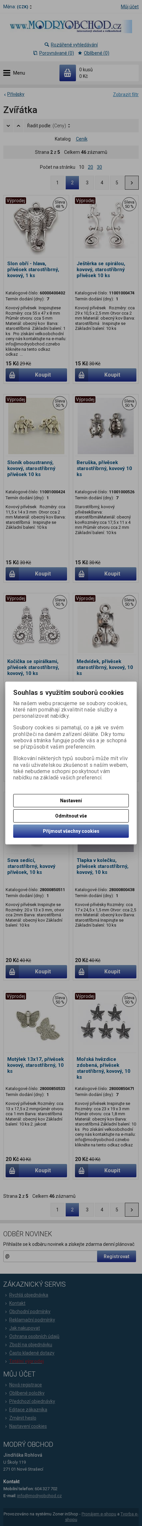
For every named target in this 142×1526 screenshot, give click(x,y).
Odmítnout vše (71, 816)
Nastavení (71, 800)
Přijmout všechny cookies (71, 831)
